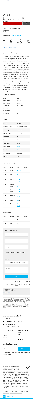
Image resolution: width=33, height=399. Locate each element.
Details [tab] (5, 47)
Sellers (4, 337)
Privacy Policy (6, 393)
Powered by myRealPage (16, 393)
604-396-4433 (7, 292)
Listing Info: (7, 119)
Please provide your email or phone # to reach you (15, 253)
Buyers (5, 335)
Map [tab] (14, 47)
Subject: (7, 259)
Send (16, 276)
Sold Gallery (21, 337)
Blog (19, 334)
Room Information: (10, 163)
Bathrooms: (7, 212)
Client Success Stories (9, 330)
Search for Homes (8, 333)
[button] (18, 339)
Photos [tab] (10, 47)
